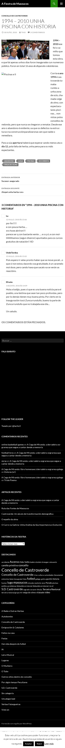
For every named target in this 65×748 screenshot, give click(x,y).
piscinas (30, 161)
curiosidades (49, 575)
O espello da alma (10, 519)
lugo (10, 582)
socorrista (44, 161)
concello (23, 565)
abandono (9, 161)
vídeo (47, 592)
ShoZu (39, 589)
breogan (45, 562)
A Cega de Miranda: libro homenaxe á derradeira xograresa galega (32, 469)
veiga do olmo (10, 165)
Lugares (5, 660)
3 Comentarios (37, 32)
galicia (43, 579)
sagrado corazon (30, 589)
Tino (23, 32)
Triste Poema (10, 480)
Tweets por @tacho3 (11, 426)
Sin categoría (8, 693)
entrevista (5, 579)
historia (56, 579)
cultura (41, 575)
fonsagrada (18, 579)
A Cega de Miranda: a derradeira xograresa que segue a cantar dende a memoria (31, 446)
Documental (58, 575)
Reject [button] (39, 744)
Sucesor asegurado (11, 179)
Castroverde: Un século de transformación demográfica (27, 514)
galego (38, 579)
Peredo (49, 583)
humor (4, 583)
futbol (31, 578)
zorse (4, 461)
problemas (12, 586)
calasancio (53, 562)
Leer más (49, 743)
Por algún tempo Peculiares (14, 682)
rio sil (51, 586)
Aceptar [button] (28, 744)
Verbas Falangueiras (11, 704)
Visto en (5, 709)
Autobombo (7, 616)
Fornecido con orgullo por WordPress (17, 723)
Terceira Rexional (51, 589)
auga (20, 161)
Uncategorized (8, 698)
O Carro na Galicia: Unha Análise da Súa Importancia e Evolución (32, 524)
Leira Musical (8, 655)
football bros (8, 452)
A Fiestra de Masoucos (15, 3)
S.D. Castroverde (12, 589)
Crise (36, 575)
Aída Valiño (25, 562)
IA (3, 649)
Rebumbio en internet (24, 586)
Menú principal (61, 3)
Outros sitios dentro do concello (17, 676)
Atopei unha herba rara (12, 190)
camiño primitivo (10, 565)
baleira (33, 562)
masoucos (20, 582)
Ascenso (15, 561)
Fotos (25, 579)
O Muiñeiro (7, 666)
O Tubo (5, 671)
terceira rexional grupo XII (12, 592)
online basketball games (13, 444)
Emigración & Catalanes (13, 627)
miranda (31, 583)
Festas (4, 638)
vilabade (40, 592)
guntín (49, 579)
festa (11, 579)
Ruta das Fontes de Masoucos (15, 508)
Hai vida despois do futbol (14, 644)
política (4, 586)
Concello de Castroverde (15, 16)
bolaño (39, 562)
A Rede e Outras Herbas (13, 611)
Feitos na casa (8, 633)
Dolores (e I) (10, 472)
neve (43, 583)
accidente (5, 562)
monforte (37, 583)
